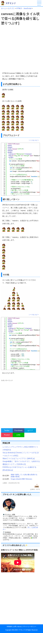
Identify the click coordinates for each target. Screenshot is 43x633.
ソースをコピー (34, 140)
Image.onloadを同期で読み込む (21, 479)
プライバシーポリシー (29, 626)
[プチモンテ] (10, 5)
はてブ (30, 430)
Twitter (7, 430)
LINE (18, 435)
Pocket (7, 435)
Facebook (19, 430)
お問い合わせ (17, 626)
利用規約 (9, 626)
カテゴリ (11, 8)
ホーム (3, 8)
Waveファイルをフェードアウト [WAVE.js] (19, 458)
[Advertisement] (21, 48)
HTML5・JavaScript (23, 8)
